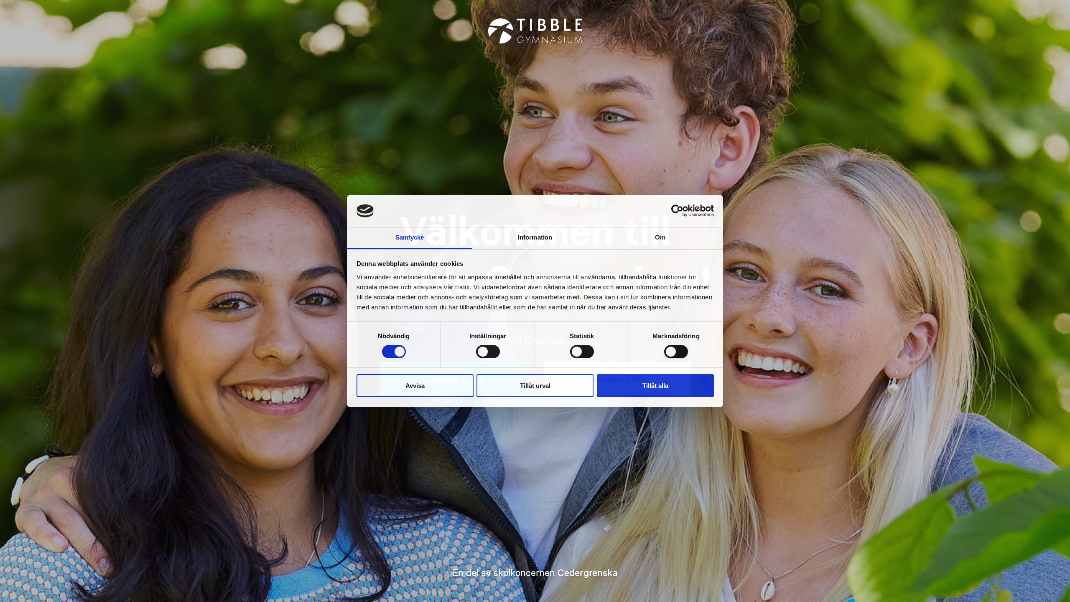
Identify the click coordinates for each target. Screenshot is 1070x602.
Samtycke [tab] (409, 237)
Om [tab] (660, 237)
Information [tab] (535, 237)
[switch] (488, 351)
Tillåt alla (655, 385)
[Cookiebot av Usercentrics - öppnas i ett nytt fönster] (677, 210)
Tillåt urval (535, 385)
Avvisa (415, 385)
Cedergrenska (588, 572)
